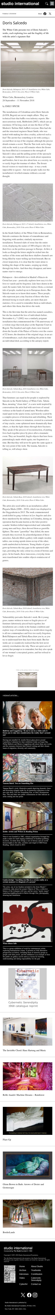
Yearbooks (36, 1270)
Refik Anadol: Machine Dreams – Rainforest (23, 1094)
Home (22, 1266)
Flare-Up (7, 1139)
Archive (22, 1270)
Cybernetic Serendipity (36, 1279)
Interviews (24, 1274)
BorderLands (9, 1232)
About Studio (37, 1266)
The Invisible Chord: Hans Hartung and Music (24, 1050)
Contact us (36, 1284)
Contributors (36, 1274)
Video (22, 1278)
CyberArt (23, 1284)
